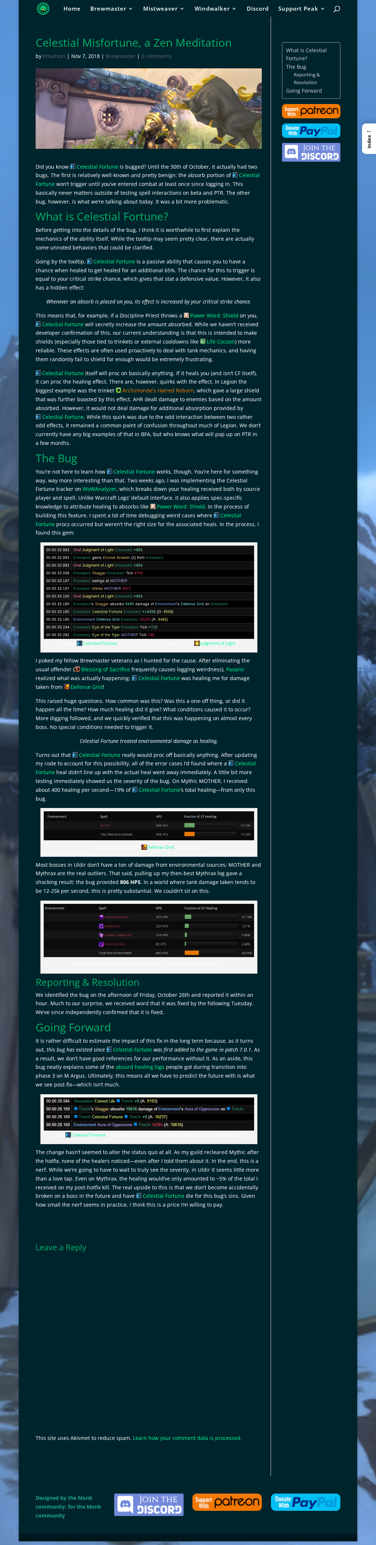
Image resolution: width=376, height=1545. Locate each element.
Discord (258, 9)
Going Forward (304, 90)
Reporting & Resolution (307, 78)
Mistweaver (160, 9)
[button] (369, 138)
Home (72, 9)
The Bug (296, 66)
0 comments (156, 56)
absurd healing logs (140, 1066)
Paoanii (235, 669)
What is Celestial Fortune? (306, 54)
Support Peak (298, 9)
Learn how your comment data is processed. (187, 1437)
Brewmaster (108, 9)
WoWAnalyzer (99, 488)
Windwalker (212, 9)
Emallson (54, 56)
